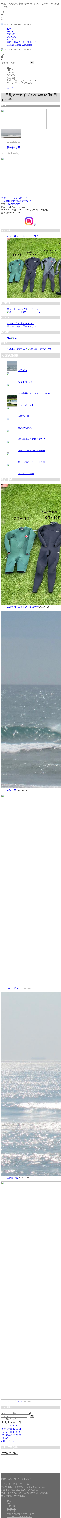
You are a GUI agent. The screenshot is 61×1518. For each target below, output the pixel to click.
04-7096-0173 (14, 204)
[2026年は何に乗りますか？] (21, 326)
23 (5, 1435)
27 (17, 1435)
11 (11, 1429)
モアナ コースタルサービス (15, 198)
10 (8, 1429)
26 (14, 1435)
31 (8, 1438)
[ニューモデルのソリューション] (24, 312)
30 (5, 1438)
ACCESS (11, 39)
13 (17, 1429)
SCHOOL (11, 37)
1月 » (11, 1441)
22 (3, 1435)
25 (11, 1435)
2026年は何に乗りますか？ (20, 323)
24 (8, 1435)
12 (14, 1429)
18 (11, 1432)
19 (14, 1432)
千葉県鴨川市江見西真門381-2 (16, 201)
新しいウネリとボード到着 (31, 462)
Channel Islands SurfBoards (19, 45)
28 (20, 1435)
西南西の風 (23, 416)
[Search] (32, 62)
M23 (9, 338)
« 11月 (4, 1441)
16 (5, 1432)
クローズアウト (26, 405)
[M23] (14, 338)
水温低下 (22, 370)
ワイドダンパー (26, 382)
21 (20, 1432)
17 (8, 1432)
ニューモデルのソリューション (23, 309)
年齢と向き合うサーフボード (21, 42)
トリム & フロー (26, 473)
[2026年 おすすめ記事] (39, 349)
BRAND (11, 34)
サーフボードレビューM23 (31, 450)
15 (3, 1432)
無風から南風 (25, 427)
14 (20, 1429)
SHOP (10, 32)
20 (17, 1432)
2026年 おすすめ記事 (17, 349)
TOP (9, 29)
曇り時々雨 (13, 147)
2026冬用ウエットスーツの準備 (23, 236)
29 (3, 1438)
